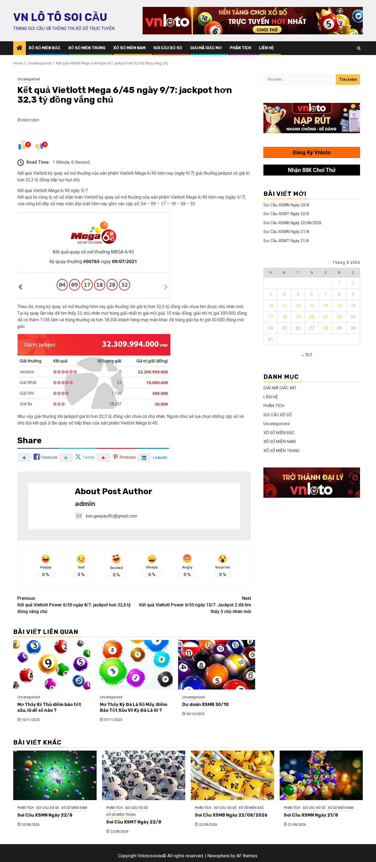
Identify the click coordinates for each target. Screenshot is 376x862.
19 (298, 316)
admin (85, 504)
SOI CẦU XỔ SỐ (167, 48)
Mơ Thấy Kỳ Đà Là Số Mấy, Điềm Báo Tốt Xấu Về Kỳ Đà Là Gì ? (133, 707)
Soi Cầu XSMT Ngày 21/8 (286, 240)
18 (284, 316)
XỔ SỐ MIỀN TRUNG (86, 48)
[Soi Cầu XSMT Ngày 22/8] (144, 775)
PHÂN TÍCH (240, 48)
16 (353, 305)
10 (270, 305)
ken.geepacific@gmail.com (111, 516)
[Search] (358, 48)
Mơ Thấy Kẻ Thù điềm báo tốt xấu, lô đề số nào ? (49, 707)
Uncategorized (28, 79)
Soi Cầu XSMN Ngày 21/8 (286, 231)
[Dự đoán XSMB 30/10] (216, 664)
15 (339, 305)
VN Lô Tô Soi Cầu (60, 17)
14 (325, 305)
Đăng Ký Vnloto (312, 152)
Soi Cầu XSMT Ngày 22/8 (286, 213)
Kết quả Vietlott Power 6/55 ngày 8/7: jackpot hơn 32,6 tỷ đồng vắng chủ (74, 605)
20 (311, 316)
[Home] (20, 48)
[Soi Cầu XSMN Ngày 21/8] (321, 775)
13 (311, 305)
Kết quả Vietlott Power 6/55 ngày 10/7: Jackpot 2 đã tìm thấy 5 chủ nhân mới (195, 605)
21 (325, 316)
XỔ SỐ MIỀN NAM (129, 48)
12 (298, 305)
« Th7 (307, 355)
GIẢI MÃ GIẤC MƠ (206, 48)
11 (284, 305)
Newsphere (218, 855)
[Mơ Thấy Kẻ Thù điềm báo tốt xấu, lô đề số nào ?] (51, 664)
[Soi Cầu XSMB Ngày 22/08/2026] (232, 775)
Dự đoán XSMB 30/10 (205, 704)
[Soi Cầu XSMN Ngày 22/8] (55, 775)
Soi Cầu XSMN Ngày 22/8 (286, 204)
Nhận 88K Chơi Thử (312, 170)
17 (270, 316)
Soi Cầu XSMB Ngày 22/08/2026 (292, 222)
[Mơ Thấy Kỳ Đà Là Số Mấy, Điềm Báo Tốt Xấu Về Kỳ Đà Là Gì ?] (134, 664)
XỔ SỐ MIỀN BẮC (44, 48)
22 (339, 316)
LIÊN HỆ (266, 48)
